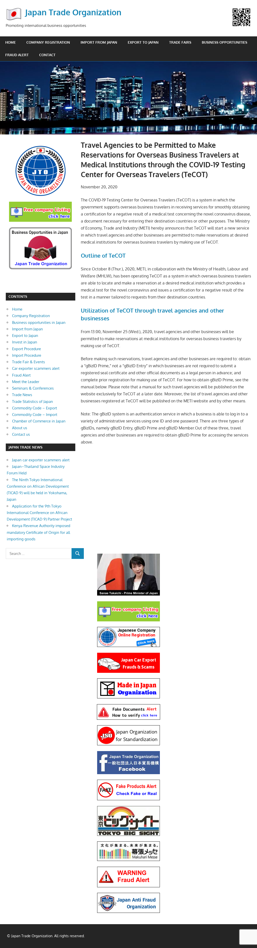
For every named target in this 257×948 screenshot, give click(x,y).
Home (10, 42)
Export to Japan (143, 42)
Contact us (21, 434)
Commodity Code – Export (34, 408)
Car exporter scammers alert (35, 368)
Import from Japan (99, 42)
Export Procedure (26, 348)
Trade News (22, 394)
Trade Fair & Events (28, 361)
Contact (47, 55)
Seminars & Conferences (33, 388)
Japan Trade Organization (73, 12)
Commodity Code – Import (34, 414)
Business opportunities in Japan (39, 322)
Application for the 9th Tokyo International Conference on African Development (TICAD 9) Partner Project (39, 513)
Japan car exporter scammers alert (41, 460)
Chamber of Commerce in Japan (39, 421)
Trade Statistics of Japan (32, 401)
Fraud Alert (17, 55)
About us (19, 427)
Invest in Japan (24, 342)
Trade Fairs (180, 42)
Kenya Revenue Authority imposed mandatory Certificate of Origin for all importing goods (38, 532)
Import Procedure (26, 355)
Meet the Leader (25, 381)
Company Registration (48, 42)
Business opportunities (224, 42)
